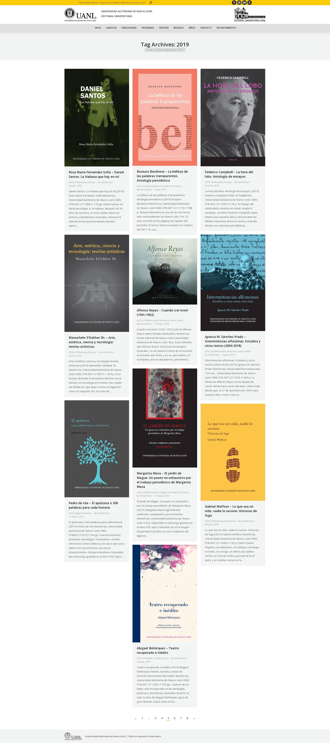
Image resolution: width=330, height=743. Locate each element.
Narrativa (87, 513)
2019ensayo (217, 182)
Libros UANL (244, 351)
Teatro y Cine (162, 658)
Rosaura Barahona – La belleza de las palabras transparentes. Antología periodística (162, 175)
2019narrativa (218, 521)
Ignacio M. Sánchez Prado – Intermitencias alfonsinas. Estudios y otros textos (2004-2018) (233, 341)
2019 (71, 182)
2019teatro (148, 658)
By (105, 182)
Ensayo (228, 182)
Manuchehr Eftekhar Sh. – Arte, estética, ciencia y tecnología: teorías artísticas (92, 342)
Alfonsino (232, 351)
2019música (81, 182)
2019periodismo (151, 186)
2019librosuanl (218, 351)
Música (91, 182)
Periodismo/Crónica (170, 186)
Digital (163, 492)
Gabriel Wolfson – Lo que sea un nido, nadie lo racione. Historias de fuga (231, 510)
